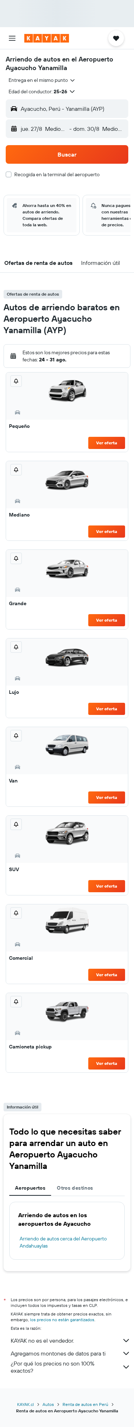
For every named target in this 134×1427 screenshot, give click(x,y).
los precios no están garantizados (62, 1319)
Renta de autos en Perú (85, 1404)
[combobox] (42, 80)
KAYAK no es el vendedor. (42, 1340)
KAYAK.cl (25, 1404)
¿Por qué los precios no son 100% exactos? (52, 1367)
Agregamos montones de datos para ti (58, 1353)
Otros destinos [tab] (75, 1188)
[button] (12, 38)
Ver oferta (106, 442)
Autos (48, 1404)
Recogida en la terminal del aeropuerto (57, 174)
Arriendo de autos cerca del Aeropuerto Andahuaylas (63, 1242)
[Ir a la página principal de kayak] (46, 38)
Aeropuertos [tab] (30, 1188)
